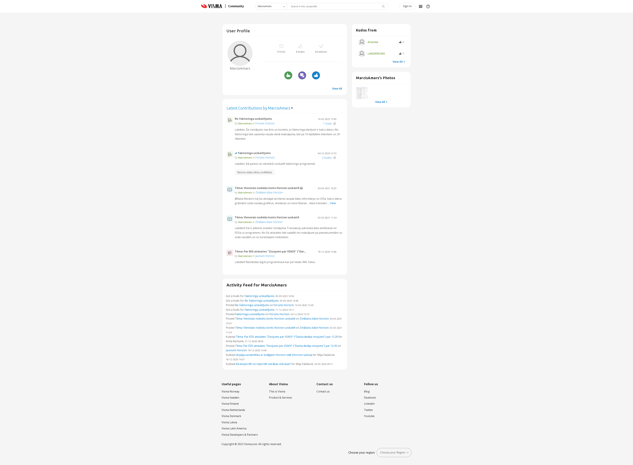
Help (428, 6)
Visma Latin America (234, 428)
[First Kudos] (288, 76)
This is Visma (277, 391)
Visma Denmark (231, 416)
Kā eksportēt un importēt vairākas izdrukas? (263, 364)
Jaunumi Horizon (265, 256)
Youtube (369, 416)
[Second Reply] (302, 76)
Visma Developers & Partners (240, 434)
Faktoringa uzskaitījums (254, 153)
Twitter (368, 410)
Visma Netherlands (233, 410)
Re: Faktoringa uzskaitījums (253, 119)
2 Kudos (327, 157)
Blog (367, 391)
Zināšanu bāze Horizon (269, 192)
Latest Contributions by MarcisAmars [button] (258, 108)
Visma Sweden (230, 397)
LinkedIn (369, 403)
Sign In (407, 6)
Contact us (323, 391)
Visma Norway (230, 391)
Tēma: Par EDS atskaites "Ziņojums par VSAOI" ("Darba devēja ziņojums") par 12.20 (287, 337)
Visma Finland (230, 403)
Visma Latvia (229, 422)
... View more (335, 138)
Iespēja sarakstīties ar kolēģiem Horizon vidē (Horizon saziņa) (274, 355)
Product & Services (280, 397)
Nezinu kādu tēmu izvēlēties (254, 172)
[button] (361, 93)
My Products (420, 6)
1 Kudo (327, 123)
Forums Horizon (265, 123)
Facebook (370, 397)
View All (337, 88)
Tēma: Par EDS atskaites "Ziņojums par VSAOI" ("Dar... (270, 251)
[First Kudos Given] (316, 76)
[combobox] (337, 6)
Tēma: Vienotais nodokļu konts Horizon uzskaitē (267, 188)
